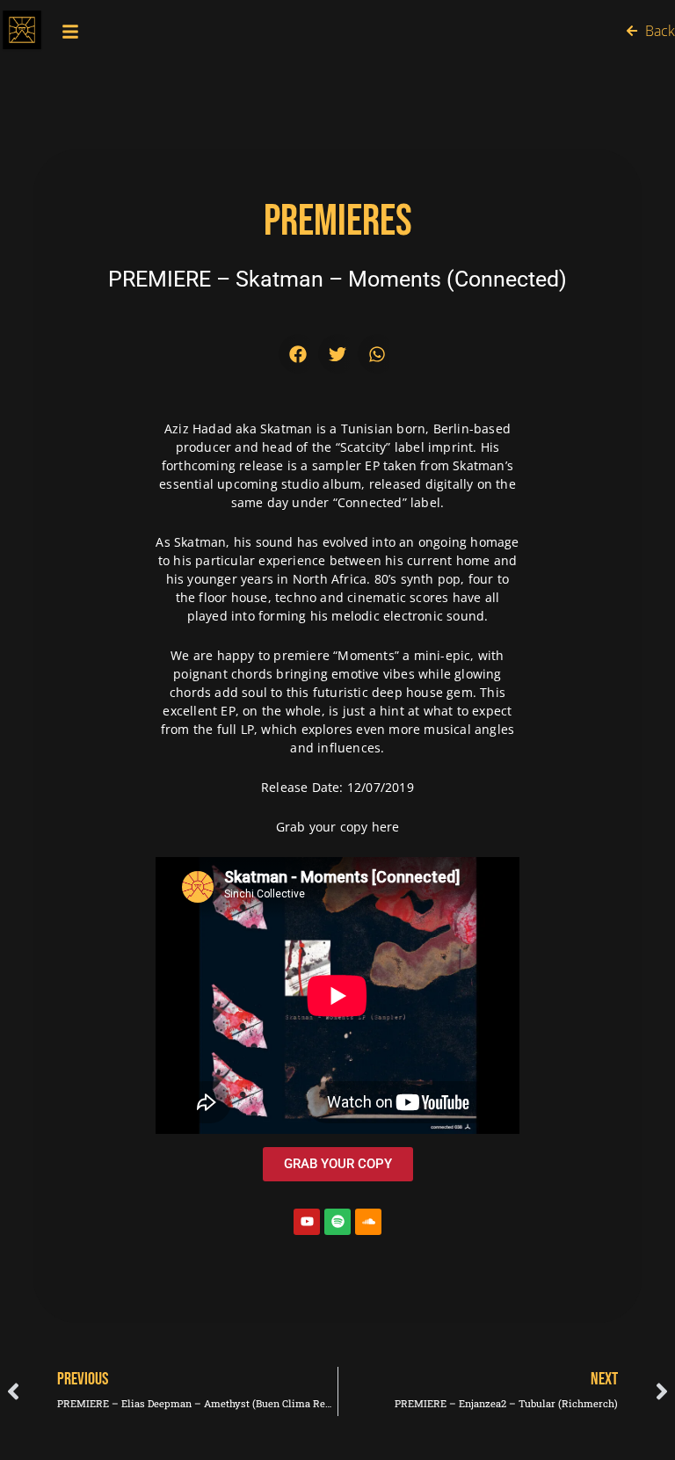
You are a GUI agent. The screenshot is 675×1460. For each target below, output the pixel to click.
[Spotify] (337, 1222)
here (386, 826)
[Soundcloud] (368, 1222)
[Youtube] (307, 1222)
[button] (298, 354)
